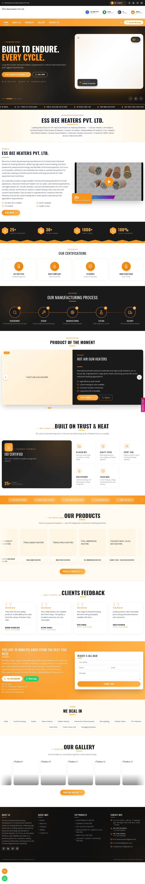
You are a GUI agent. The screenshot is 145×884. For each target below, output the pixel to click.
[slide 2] (7, 98)
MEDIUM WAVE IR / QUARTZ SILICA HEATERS (89, 831)
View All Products (71, 571)
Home (6, 22)
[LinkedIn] (133, 3)
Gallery (41, 22)
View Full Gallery (71, 792)
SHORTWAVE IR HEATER (85, 820)
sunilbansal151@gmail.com (14, 692)
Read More (9, 212)
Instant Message (135, 22)
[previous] (130, 99)
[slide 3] (13, 98)
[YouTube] (137, 3)
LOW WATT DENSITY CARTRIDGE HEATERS (88, 839)
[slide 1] (3, 98)
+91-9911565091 (13, 678)
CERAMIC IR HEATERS (84, 823)
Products (29, 22)
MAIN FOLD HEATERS (84, 835)
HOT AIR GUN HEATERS (85, 827)
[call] (4, 871)
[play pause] (136, 99)
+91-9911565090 (119, 836)
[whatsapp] (4, 878)
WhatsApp (33, 678)
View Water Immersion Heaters (17, 74)
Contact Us (54, 22)
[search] (121, 22)
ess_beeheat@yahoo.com (14, 689)
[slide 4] (19, 98)
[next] (141, 99)
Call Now (46, 74)
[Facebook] (129, 3)
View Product (86, 397)
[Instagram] (141, 3)
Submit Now (109, 684)
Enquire (107, 397)
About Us (16, 22)
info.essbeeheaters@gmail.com (16, 687)
